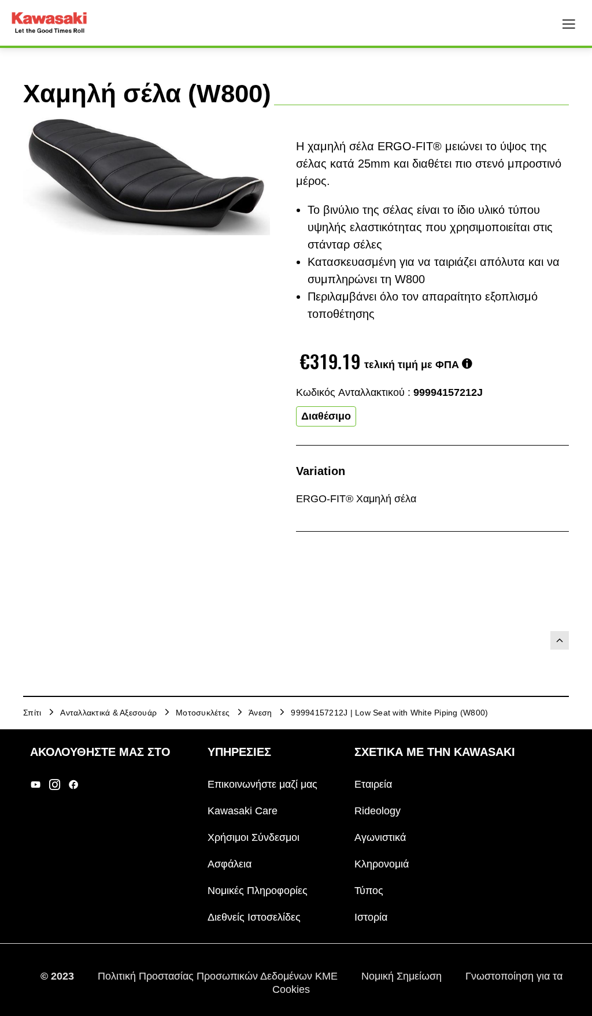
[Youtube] (35, 784)
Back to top (559, 640)
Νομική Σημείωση (403, 976)
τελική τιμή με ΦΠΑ (411, 364)
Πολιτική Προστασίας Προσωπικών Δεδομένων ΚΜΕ (219, 976)
